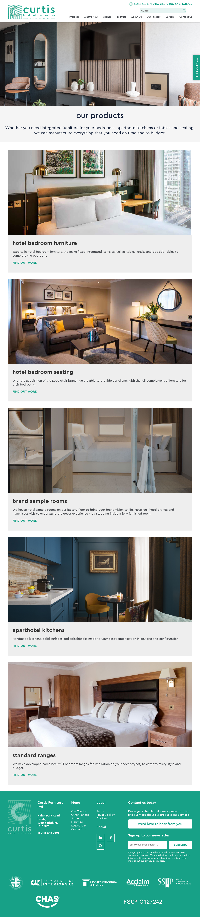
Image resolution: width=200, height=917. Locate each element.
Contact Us (185, 17)
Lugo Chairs (79, 825)
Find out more (24, 262)
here (162, 861)
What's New (91, 17)
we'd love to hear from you (160, 824)
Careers (169, 17)
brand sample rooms (39, 501)
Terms (100, 811)
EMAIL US (185, 3)
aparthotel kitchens (38, 630)
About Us (136, 17)
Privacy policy (106, 814)
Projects (74, 17)
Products (121, 17)
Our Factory (153, 17)
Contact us (78, 829)
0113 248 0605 (163, 3)
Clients (107, 17)
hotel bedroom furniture (44, 243)
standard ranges (34, 755)
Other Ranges (80, 814)
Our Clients (78, 811)
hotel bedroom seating (42, 372)
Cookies (102, 818)
